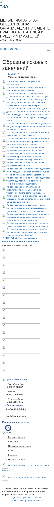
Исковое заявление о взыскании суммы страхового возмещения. (25, 164)
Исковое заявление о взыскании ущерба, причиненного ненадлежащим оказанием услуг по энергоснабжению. (26, 231)
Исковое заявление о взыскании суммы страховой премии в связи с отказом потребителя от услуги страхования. (25, 156)
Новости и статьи (16, 459)
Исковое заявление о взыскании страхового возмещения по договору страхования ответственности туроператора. (28, 216)
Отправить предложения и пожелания (27, 477)
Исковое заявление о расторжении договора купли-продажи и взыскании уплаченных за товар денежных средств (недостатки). (28, 171)
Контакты (12, 455)
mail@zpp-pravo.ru (15, 415)
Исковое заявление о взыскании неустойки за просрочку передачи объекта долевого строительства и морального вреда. (28, 102)
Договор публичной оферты (27, 497)
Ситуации (13, 441)
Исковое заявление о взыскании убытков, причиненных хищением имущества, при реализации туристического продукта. (26, 207)
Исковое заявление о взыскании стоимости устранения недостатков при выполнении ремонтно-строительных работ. (27, 141)
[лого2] (5, 4)
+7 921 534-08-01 (14, 394)
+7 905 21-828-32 (14, 387)
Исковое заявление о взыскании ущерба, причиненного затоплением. (26, 89)
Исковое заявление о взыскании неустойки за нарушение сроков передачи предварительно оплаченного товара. (29, 126)
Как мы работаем (16, 437)
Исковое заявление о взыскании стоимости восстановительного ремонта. (27, 134)
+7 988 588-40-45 (14, 402)
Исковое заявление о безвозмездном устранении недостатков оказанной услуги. (27, 95)
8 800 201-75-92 (11, 49)
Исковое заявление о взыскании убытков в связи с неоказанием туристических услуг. (27, 224)
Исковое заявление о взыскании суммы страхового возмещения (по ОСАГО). (25, 149)
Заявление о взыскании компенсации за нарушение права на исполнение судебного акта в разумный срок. (28, 198)
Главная (12, 73)
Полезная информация (19, 446)
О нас (11, 450)
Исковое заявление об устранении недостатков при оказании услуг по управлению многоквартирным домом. (25, 189)
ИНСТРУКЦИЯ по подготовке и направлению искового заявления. (20, 239)
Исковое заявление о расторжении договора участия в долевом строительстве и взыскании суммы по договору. (28, 180)
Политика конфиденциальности (27, 500)
